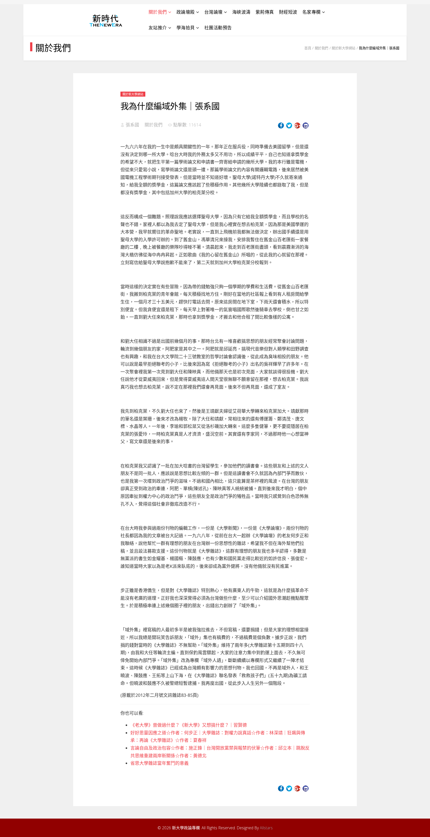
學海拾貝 (185, 28)
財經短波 (288, 12)
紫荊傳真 (265, 12)
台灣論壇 (213, 12)
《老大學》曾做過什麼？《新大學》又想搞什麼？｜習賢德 (188, 725)
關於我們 (158, 12)
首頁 (307, 48)
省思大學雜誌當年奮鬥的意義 (159, 763)
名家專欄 (311, 12)
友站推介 (158, 28)
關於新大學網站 (343, 48)
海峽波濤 (241, 12)
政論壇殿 (185, 12)
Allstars (266, 828)
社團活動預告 (218, 28)
